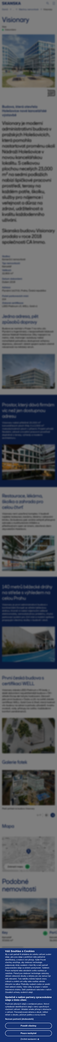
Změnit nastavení (28, 1039)
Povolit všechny (28, 1026)
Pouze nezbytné (28, 1033)
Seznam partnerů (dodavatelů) (19, 1019)
